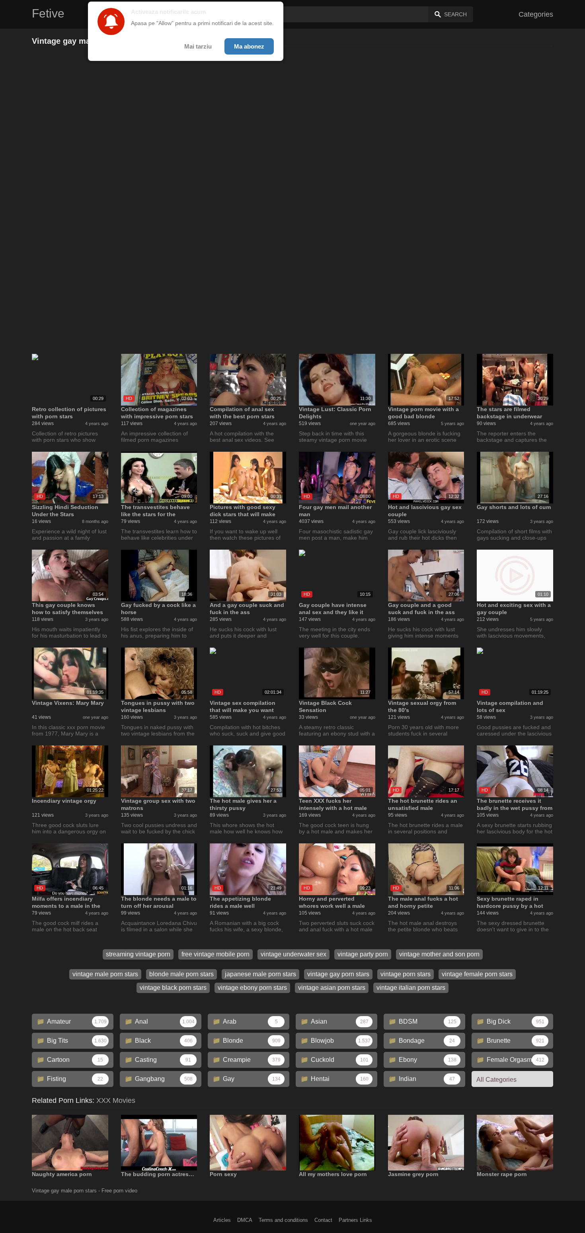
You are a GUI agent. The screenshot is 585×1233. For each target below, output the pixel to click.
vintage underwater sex (293, 954)
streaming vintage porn (138, 954)
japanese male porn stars (260, 974)
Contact (323, 1220)
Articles (222, 1220)
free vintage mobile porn (215, 954)
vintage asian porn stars (331, 987)
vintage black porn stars (173, 987)
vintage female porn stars (477, 974)
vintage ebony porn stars (252, 987)
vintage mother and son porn (439, 954)
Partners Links (355, 1220)
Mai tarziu (198, 46)
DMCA (244, 1220)
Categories (536, 14)
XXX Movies (115, 1100)
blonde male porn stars (181, 974)
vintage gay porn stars (338, 974)
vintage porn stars (405, 974)
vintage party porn (362, 954)
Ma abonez (249, 46)
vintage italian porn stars (410, 987)
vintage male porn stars (105, 974)
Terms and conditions (283, 1220)
